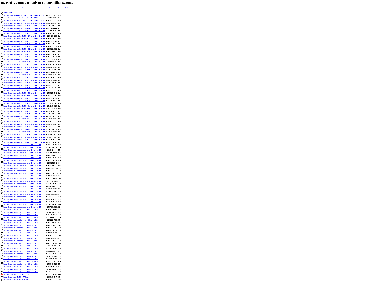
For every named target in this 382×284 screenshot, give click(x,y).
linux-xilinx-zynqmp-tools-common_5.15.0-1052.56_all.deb (22, 204)
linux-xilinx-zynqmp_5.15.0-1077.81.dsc (16, 277)
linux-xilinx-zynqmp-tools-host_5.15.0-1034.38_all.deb (20, 235)
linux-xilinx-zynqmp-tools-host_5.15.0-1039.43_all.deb (20, 248)
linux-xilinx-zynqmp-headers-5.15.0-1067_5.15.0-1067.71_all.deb (24, 121)
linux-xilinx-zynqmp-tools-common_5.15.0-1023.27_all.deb (22, 147)
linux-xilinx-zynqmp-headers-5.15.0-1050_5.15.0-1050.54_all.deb (24, 77)
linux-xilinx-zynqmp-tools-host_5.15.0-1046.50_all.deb (20, 259)
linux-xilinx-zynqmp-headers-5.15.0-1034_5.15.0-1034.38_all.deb (24, 49)
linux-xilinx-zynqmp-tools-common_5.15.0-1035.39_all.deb (22, 173)
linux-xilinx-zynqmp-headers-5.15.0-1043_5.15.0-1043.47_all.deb (24, 67)
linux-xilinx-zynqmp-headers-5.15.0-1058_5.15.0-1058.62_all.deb (24, 98)
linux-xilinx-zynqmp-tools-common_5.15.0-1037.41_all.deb (22, 178)
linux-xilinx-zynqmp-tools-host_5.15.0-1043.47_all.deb (20, 254)
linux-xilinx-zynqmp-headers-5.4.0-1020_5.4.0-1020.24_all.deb (23, 20)
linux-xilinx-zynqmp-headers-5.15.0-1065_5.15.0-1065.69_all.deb (24, 116)
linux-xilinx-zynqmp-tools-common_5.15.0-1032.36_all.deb (22, 165)
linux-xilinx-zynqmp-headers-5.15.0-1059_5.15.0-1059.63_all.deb (24, 101)
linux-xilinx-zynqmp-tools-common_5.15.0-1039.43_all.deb (22, 184)
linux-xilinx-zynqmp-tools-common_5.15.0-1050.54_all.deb (22, 199)
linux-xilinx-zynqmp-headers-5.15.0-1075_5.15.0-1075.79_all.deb (24, 137)
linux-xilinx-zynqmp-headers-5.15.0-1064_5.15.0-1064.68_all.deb (24, 114)
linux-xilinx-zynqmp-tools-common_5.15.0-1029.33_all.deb (22, 158)
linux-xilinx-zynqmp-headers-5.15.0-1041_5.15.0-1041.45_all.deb (24, 64)
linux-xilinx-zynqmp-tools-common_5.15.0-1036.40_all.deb (22, 176)
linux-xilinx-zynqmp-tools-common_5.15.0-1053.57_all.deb (22, 207)
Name (24, 8)
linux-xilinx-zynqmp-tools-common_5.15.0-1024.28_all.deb (22, 150)
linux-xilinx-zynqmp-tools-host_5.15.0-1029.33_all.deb (20, 222)
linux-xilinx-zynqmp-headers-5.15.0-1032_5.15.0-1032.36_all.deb (24, 44)
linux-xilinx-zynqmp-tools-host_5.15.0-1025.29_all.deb (20, 217)
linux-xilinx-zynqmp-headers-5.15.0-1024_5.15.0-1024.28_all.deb (24, 28)
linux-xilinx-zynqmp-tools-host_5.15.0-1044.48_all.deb (20, 256)
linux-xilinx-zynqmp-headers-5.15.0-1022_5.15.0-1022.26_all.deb (24, 23)
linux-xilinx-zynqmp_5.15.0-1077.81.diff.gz (17, 274)
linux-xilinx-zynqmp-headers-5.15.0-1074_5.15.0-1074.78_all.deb (24, 134)
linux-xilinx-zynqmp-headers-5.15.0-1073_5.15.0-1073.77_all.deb (24, 132)
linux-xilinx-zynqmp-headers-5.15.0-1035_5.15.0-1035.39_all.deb (24, 51)
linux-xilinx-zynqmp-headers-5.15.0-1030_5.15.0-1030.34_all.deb (24, 38)
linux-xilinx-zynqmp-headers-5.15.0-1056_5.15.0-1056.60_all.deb (24, 93)
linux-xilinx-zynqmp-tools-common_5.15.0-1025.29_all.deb (22, 152)
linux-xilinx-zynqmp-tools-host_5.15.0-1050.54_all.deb (20, 264)
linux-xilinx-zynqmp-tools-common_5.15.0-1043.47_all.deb (22, 189)
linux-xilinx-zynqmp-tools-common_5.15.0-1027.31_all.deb (22, 155)
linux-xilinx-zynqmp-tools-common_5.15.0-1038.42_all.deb (22, 181)
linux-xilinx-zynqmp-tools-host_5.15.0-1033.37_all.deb (20, 233)
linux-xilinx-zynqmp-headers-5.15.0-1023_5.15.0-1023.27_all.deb (24, 26)
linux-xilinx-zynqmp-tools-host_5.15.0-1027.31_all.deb (20, 220)
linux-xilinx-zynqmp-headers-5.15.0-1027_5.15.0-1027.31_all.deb (24, 33)
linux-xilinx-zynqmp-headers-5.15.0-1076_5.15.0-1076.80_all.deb (24, 140)
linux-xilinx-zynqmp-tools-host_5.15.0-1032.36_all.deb (20, 230)
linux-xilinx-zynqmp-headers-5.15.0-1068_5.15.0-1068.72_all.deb (24, 124)
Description (65, 8)
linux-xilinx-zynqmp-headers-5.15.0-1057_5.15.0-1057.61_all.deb (24, 95)
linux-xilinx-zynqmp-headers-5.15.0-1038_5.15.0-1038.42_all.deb (24, 59)
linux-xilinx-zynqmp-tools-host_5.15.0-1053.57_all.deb (20, 272)
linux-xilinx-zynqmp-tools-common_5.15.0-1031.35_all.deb (22, 163)
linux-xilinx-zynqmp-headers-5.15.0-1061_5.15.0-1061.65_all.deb (24, 106)
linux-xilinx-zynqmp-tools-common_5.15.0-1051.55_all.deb (22, 202)
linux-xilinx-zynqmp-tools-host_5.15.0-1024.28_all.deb (20, 215)
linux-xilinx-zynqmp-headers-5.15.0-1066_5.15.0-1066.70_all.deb (24, 119)
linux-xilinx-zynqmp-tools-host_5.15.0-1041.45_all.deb (20, 251)
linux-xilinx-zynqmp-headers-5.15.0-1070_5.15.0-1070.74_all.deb (24, 129)
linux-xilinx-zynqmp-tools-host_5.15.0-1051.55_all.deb (20, 266)
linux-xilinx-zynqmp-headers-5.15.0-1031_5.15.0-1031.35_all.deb (24, 41)
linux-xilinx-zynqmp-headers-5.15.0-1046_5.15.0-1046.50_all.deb (24, 72)
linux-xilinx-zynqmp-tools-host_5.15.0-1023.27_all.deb (20, 212)
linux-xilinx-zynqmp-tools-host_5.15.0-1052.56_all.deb (20, 269)
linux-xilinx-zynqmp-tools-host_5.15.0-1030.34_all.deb (20, 225)
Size (59, 8)
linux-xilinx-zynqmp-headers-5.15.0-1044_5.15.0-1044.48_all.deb (24, 70)
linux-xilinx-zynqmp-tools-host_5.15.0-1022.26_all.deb (20, 209)
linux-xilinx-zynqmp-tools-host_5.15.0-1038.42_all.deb (20, 246)
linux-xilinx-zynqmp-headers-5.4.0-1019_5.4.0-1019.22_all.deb (23, 18)
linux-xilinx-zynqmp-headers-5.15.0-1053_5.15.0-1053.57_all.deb (24, 85)
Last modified (51, 8)
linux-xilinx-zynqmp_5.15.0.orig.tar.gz (15, 279)
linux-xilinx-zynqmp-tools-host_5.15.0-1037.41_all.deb (20, 243)
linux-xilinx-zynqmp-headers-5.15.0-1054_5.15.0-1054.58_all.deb (24, 88)
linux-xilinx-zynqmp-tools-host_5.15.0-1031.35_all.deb (20, 228)
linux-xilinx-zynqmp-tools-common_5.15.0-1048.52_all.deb (22, 197)
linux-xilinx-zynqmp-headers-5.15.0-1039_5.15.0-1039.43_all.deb (24, 62)
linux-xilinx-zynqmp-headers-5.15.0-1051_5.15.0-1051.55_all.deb (24, 80)
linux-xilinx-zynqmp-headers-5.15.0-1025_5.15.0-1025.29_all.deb (24, 31)
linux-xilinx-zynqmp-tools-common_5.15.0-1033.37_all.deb (22, 168)
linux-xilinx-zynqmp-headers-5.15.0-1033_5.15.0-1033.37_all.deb (24, 46)
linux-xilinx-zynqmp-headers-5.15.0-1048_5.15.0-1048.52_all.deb (24, 75)
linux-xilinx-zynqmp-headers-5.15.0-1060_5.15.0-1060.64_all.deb (24, 103)
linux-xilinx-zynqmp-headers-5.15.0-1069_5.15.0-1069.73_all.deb (24, 127)
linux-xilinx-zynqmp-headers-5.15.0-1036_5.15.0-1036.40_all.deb (24, 54)
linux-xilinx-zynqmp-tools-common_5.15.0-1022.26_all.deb (22, 145)
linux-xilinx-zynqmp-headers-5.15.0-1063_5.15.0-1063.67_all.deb (24, 111)
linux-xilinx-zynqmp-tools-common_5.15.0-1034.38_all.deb (22, 171)
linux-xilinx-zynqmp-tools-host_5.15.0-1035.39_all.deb (20, 238)
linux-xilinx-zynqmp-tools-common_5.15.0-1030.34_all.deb (22, 160)
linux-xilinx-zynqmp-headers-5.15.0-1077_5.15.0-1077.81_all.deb (24, 142)
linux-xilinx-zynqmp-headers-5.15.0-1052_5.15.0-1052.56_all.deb (24, 83)
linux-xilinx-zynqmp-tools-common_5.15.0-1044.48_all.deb (22, 191)
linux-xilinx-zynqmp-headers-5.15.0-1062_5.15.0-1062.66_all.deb (24, 108)
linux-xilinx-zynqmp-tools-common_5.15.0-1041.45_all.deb (22, 186)
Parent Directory (8, 13)
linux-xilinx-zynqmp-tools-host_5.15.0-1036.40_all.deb (20, 241)
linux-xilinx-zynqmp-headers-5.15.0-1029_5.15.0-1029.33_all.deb (24, 36)
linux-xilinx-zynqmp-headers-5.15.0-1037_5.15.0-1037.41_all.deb (24, 57)
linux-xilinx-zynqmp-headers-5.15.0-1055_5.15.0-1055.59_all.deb (24, 90)
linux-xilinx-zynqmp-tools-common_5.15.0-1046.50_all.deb (22, 194)
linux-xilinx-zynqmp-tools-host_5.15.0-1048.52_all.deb (20, 261)
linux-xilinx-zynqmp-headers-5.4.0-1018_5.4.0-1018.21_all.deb (23, 15)
